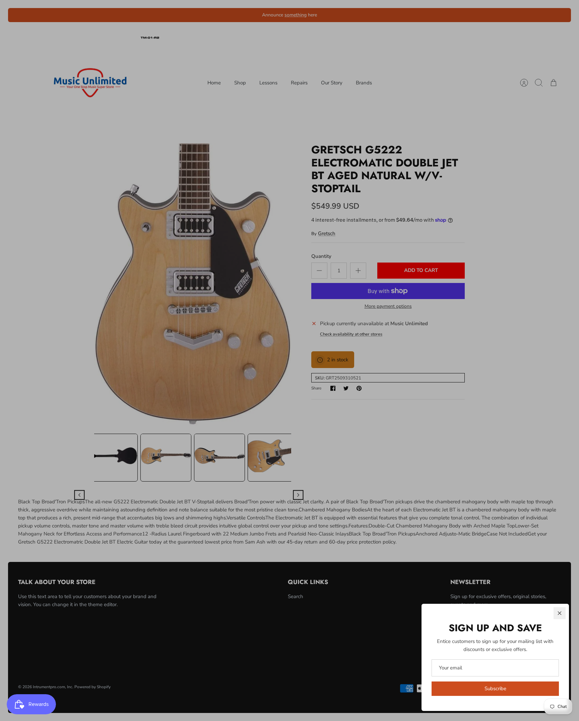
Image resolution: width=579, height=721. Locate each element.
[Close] (560, 613)
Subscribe (495, 688)
